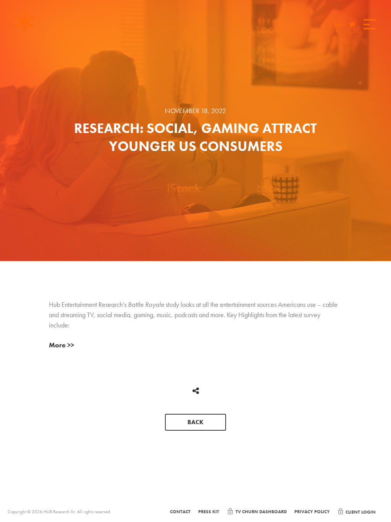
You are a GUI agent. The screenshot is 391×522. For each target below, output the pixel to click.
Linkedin (338, 25)
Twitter (352, 25)
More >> (61, 344)
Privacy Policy (312, 512)
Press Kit (208, 512)
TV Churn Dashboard (261, 512)
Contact (180, 512)
